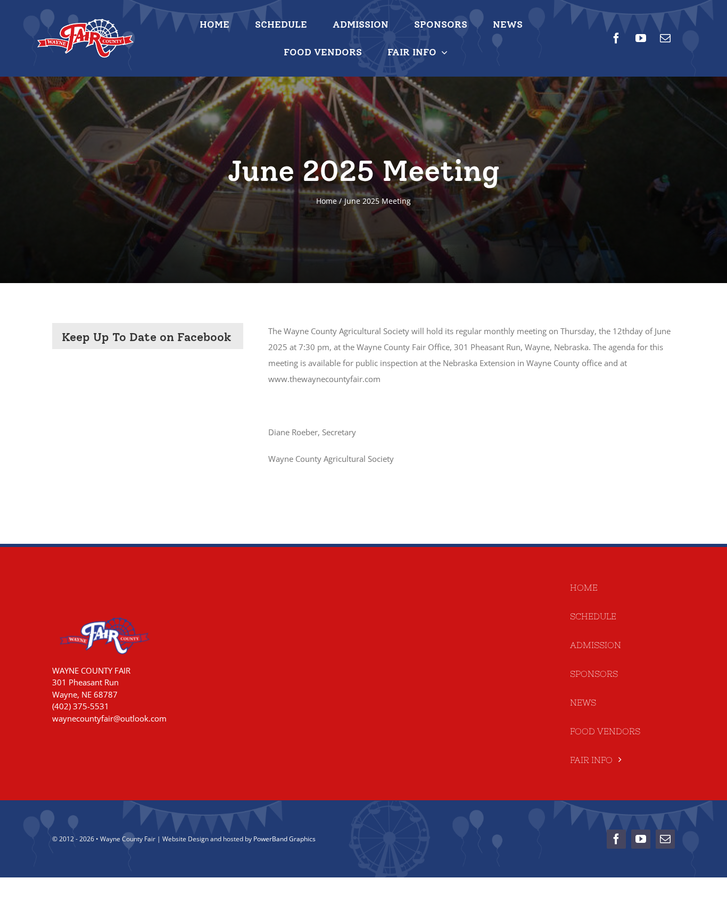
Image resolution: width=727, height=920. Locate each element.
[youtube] (640, 38)
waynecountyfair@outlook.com (109, 718)
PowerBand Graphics (284, 838)
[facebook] (616, 38)
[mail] (665, 38)
